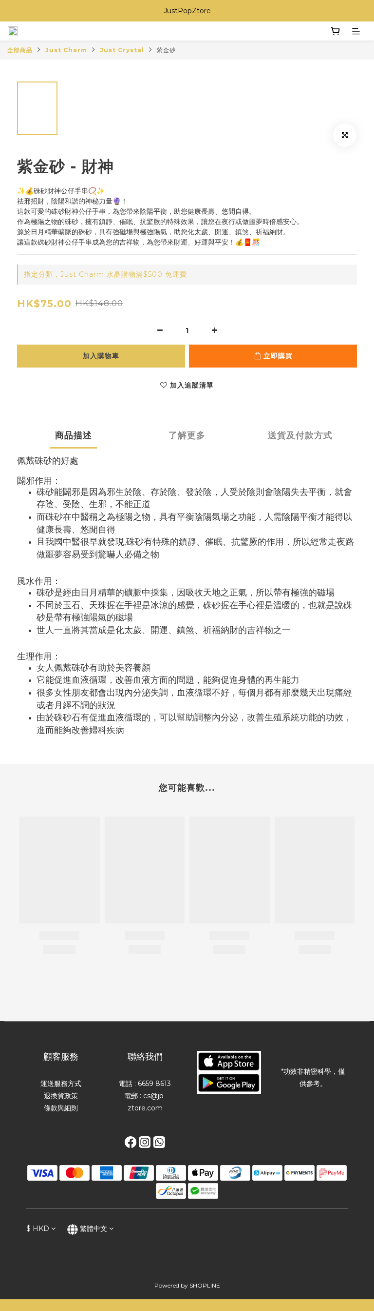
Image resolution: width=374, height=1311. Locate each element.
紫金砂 (166, 50)
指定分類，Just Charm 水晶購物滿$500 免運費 (105, 274)
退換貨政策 (61, 1095)
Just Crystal (122, 50)
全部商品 (20, 50)
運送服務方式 (60, 1083)
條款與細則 (61, 1108)
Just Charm (66, 50)
